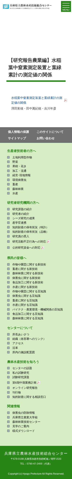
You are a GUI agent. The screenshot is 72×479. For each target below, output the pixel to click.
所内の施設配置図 (23, 352)
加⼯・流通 (19, 170)
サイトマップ (17, 138)
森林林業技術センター (26, 421)
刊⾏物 (16, 392)
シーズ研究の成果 (23, 218)
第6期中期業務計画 (24, 382)
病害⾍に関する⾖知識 (26, 295)
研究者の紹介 (20, 213)
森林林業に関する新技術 (27, 273)
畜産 (15, 184)
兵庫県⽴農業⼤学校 (25, 417)
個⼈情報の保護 (18, 131)
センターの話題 (22, 368)
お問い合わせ (46, 138)
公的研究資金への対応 (26, 247)
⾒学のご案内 (20, 426)
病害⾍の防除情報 (23, 412)
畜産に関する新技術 (25, 268)
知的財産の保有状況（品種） (30, 231)
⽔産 (15, 193)
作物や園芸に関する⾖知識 (29, 291)
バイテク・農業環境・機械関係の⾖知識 (37, 309)
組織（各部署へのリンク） (29, 338)
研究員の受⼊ (20, 236)
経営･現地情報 (21, 175)
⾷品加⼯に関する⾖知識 (27, 313)
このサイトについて (50, 131)
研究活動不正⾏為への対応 (29, 241)
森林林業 (18, 188)
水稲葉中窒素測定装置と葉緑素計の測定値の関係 (36, 100)
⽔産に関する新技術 (25, 287)
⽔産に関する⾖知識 (25, 304)
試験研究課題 (20, 377)
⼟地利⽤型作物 (22, 157)
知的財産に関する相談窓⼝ (29, 396)
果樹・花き (19, 166)
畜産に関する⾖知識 (25, 300)
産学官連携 (19, 222)
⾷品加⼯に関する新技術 (27, 282)
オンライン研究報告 (25, 387)
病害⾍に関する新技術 (26, 277)
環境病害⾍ (19, 179)
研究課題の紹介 (22, 209)
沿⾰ (15, 347)
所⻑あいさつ (20, 334)
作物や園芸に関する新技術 (29, 264)
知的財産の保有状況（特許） (30, 227)
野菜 (15, 161)
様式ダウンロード (23, 430)
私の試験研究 (20, 372)
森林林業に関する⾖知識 (27, 318)
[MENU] (66, 6)
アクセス (18, 343)
